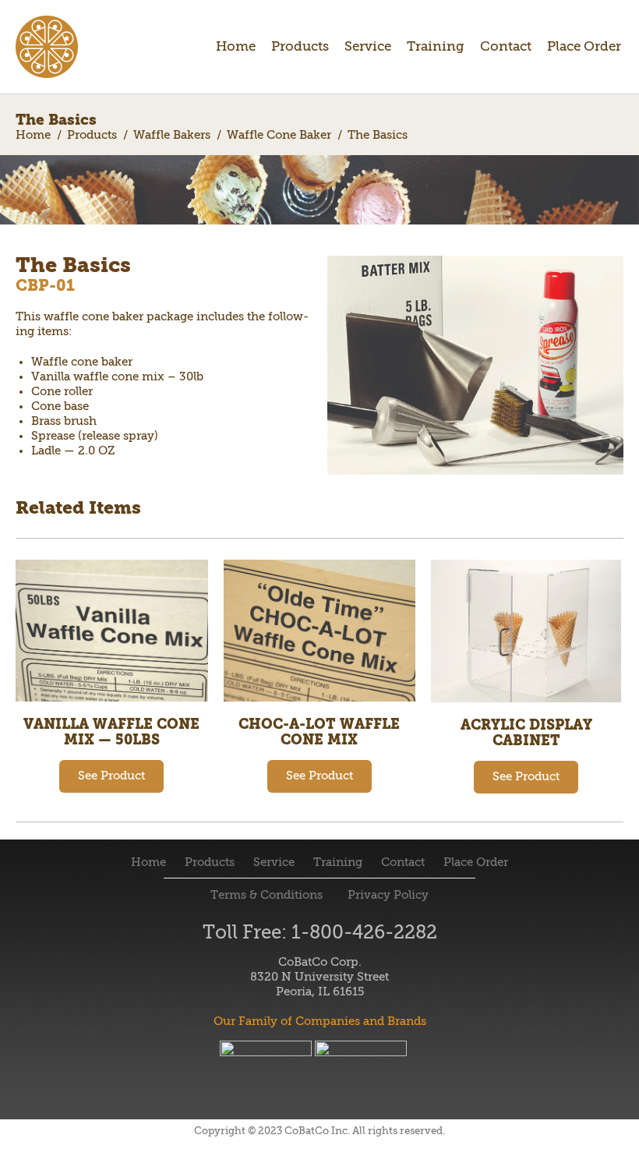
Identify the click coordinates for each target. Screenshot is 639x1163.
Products (300, 47)
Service (367, 47)
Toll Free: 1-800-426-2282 (320, 933)
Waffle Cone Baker (279, 135)
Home (236, 47)
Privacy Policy (386, 895)
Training (435, 47)
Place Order (584, 47)
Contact (505, 47)
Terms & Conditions (268, 895)
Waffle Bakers (171, 135)
